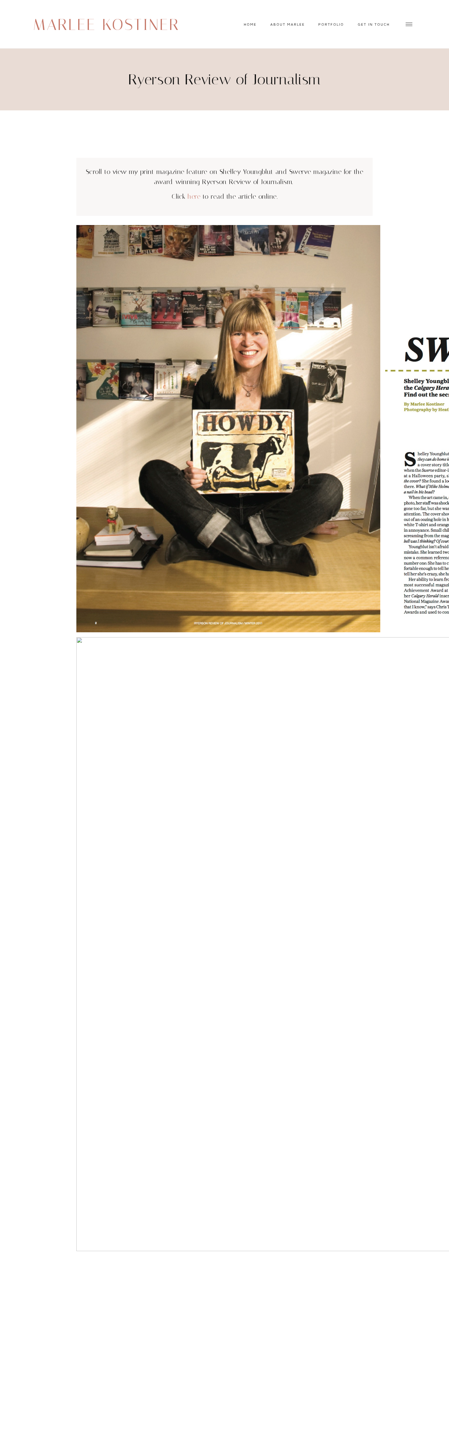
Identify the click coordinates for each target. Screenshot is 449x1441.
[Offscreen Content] (409, 24)
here (194, 197)
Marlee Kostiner (106, 24)
